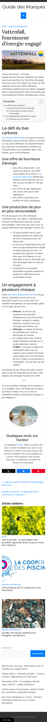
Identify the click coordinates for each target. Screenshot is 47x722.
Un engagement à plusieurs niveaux (20, 116)
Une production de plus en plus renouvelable (21, 112)
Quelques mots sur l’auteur (19, 119)
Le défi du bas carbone (15, 105)
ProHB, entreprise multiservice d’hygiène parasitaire (19, 634)
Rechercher (7, 648)
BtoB (4, 26)
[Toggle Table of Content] (39, 102)
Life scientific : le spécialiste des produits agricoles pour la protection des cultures (23, 542)
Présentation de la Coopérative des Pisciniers (21, 589)
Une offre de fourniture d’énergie (21, 108)
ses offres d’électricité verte (21, 294)
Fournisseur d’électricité (13, 137)
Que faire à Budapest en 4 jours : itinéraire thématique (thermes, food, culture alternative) (22, 700)
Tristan (19, 445)
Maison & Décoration (18, 26)
